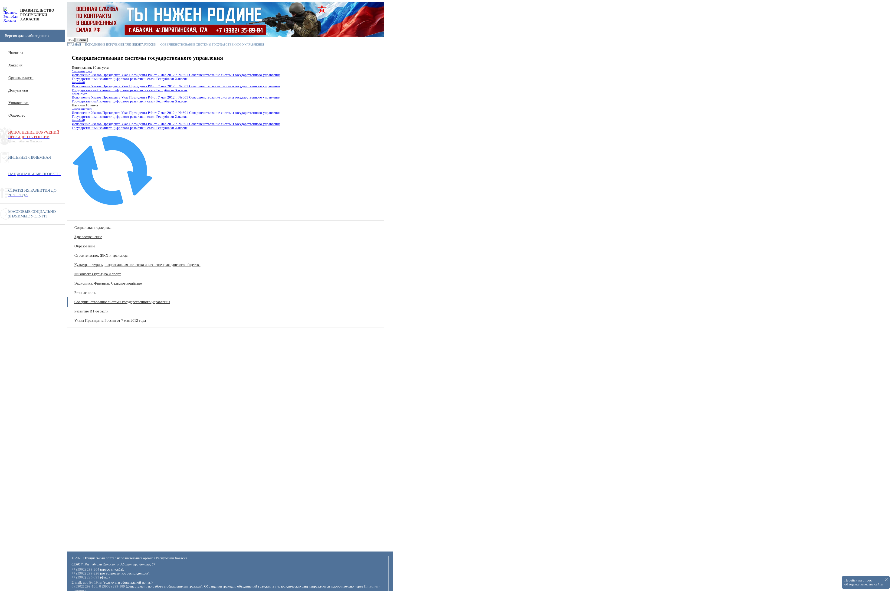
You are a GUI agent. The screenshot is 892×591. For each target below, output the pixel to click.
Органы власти (20, 78)
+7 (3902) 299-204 (85, 569)
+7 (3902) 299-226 (85, 573)
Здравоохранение (88, 237)
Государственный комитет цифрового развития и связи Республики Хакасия (129, 79)
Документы (18, 90)
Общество (17, 115)
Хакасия (15, 65)
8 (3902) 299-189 (112, 586)
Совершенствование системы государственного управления (234, 75)
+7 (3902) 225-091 (85, 577)
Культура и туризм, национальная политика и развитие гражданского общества (137, 265)
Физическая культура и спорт (97, 274)
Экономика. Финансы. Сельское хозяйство (108, 283)
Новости (15, 52)
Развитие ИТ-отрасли (91, 311)
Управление (18, 103)
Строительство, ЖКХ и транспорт (101, 255)
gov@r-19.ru (92, 582)
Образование (84, 246)
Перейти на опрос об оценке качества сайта (863, 582)
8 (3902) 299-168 (84, 586)
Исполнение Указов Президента (96, 75)
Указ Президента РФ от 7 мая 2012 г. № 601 (154, 75)
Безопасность (84, 293)
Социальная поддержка (93, 228)
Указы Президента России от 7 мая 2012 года (110, 320)
